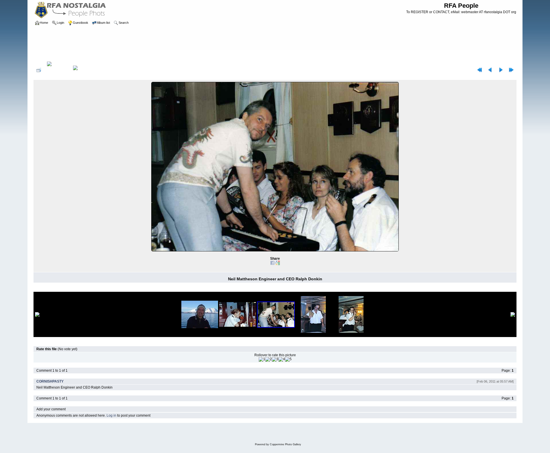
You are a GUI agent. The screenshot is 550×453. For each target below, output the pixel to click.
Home (44, 56)
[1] (262, 359)
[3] (275, 359)
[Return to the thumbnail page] (39, 70)
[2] (268, 359)
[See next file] (501, 70)
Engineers (78, 56)
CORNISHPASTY (50, 381)
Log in (111, 415)
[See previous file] (490, 70)
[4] (281, 359)
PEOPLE (59, 56)
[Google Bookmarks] (277, 264)
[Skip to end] (511, 70)
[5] (288, 359)
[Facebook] (272, 264)
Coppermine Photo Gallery (285, 444)
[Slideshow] (81, 70)
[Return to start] (479, 70)
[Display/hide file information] (57, 70)
